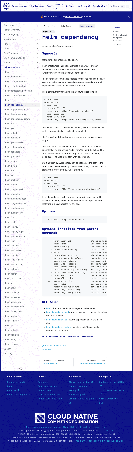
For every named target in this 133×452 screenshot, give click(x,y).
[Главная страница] (44, 26)
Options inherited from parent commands (120, 37)
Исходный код (15, 382)
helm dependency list (56, 319)
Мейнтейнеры (76, 395)
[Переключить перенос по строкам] (99, 240)
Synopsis (117, 27)
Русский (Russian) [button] (92, 6)
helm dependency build (57, 312)
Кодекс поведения (17, 395)
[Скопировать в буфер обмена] (104, 99)
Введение (43, 382)
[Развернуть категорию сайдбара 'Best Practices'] (37, 53)
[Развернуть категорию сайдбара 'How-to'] (37, 44)
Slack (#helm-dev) (80, 382)
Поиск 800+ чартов (49, 399)
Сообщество (37, 6)
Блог (49, 6)
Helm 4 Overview (73, 16)
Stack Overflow (107, 399)
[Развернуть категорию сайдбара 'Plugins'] (37, 62)
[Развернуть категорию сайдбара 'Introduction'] (37, 39)
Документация (20, 6)
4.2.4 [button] (69, 6)
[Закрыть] (128, 16)
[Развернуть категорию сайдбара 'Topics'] (37, 48)
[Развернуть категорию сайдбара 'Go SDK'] (37, 349)
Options (116, 31)
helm (48, 308)
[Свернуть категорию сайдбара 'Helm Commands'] (37, 67)
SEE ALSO (117, 44)
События (11, 390)
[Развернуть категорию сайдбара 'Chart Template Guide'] (37, 58)
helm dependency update (58, 327)
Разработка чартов (49, 395)
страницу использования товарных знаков (99, 441)
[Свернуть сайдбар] (20, 368)
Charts (59, 5)
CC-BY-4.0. (108, 431)
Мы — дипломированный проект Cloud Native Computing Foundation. (66, 427)
